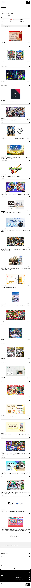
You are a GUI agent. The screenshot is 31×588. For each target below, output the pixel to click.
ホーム (1, 565)
